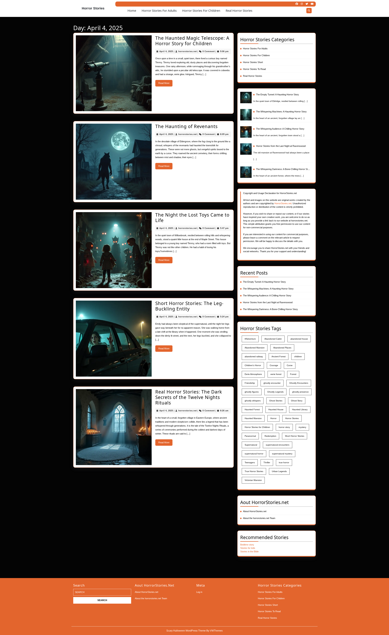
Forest (293, 374)
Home (131, 11)
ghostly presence (300, 392)
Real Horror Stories (239, 11)
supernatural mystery (282, 453)
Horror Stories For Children (201, 11)
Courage (274, 365)
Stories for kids (247, 548)
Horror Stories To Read (254, 69)
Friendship (250, 383)
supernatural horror (254, 453)
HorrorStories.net (282, 203)
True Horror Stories (254, 471)
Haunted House (275, 409)
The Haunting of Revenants (186, 126)
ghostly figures (252, 392)
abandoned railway (254, 356)
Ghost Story (296, 400)
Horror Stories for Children (257, 427)
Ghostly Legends (275, 392)
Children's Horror (253, 365)
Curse (290, 365)
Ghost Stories (275, 400)
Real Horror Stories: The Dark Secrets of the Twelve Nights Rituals (188, 397)
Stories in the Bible (249, 551)
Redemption (270, 436)
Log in (199, 592)
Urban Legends (279, 471)
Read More (165, 84)
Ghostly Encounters (298, 383)
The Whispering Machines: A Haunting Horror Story (268, 288)
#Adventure (250, 339)
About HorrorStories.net (254, 511)
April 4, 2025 (166, 51)
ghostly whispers (253, 400)
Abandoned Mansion (255, 347)
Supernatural (251, 445)
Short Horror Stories (294, 436)
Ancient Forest (279, 356)
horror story (284, 427)
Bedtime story (247, 544)
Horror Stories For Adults (159, 11)
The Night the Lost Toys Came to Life (192, 217)
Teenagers (250, 462)
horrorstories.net (187, 51)
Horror (273, 418)
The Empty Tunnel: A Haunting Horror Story (264, 281)
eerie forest (275, 374)
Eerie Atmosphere (253, 374)
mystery (302, 427)
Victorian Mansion (253, 480)
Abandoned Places (282, 347)
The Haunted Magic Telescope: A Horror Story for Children (192, 41)
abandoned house (299, 339)
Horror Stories (93, 8)
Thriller (266, 462)
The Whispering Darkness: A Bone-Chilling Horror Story (270, 309)
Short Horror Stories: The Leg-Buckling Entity (189, 306)
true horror (284, 462)
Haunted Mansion (253, 418)
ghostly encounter (272, 383)
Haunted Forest (252, 409)
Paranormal (250, 436)
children (298, 356)
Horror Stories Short (253, 62)
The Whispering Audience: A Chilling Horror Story (267, 295)
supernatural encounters (277, 445)
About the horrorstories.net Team (259, 518)
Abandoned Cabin (273, 339)
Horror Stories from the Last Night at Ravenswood (268, 302)
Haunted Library (300, 409)
